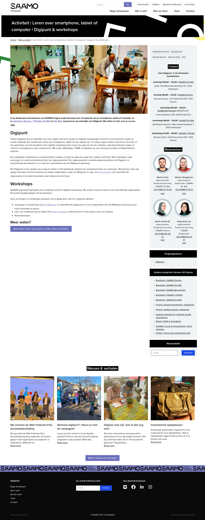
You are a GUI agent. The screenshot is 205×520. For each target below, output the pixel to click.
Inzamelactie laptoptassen (167, 425)
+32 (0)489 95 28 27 (163, 235)
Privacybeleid (109, 514)
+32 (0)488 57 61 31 (184, 189)
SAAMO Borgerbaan (166, 110)
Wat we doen (16, 495)
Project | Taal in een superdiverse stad (173, 333)
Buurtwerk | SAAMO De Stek (169, 299)
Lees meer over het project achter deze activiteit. (41, 228)
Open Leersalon (59, 211)
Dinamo (27, 121)
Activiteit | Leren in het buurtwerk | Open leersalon (174, 328)
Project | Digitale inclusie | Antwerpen (172, 309)
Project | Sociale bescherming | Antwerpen (175, 304)
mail (162, 193)
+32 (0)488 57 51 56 (162, 189)
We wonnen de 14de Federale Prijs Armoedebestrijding (31, 427)
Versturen (188, 352)
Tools (12, 499)
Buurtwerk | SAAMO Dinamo (169, 280)
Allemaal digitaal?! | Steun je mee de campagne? (77, 427)
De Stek (58, 121)
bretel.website (189, 514)
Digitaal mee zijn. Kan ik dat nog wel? (123, 427)
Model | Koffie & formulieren (168, 321)
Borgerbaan (16, 121)
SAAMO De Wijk (186, 120)
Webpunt (160, 261)
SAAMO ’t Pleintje (186, 133)
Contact (13, 502)
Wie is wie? (15, 491)
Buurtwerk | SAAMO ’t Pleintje (169, 295)
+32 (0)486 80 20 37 (184, 238)
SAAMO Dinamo (185, 94)
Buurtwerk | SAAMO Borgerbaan (170, 290)
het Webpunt (50, 204)
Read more (15, 445)
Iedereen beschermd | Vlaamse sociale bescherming (173, 316)
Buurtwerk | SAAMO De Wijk (168, 285)
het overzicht (104, 172)
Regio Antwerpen (18, 487)
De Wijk (47, 121)
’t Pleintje (37, 121)
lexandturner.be (22, 514)
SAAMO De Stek (186, 82)
